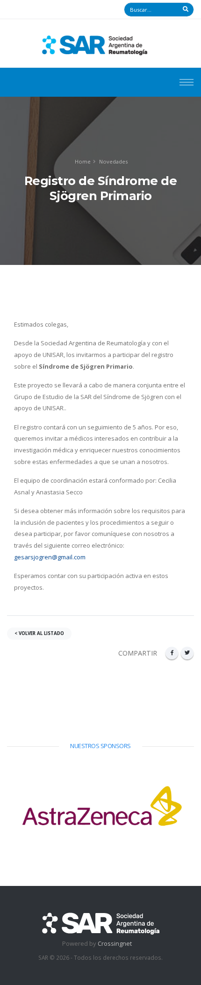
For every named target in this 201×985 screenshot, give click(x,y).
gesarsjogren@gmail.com (50, 557)
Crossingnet (115, 943)
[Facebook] (171, 653)
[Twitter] (187, 653)
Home (83, 161)
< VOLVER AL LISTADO (39, 633)
